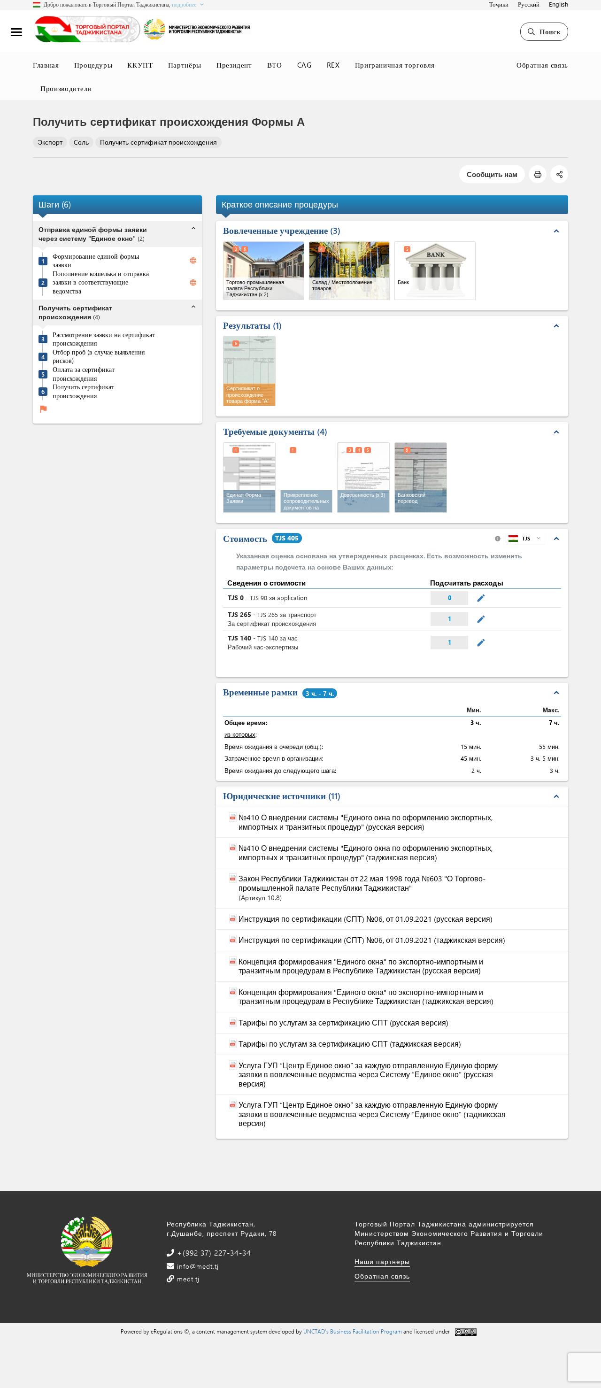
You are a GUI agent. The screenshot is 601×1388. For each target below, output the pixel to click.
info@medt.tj (197, 1266)
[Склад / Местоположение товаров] (349, 270)
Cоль (81, 142)
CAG (304, 64)
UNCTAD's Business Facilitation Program (352, 1331)
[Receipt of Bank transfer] (420, 477)
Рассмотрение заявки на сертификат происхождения (104, 339)
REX (333, 64)
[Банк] (435, 270)
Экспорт (50, 142)
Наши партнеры (382, 1261)
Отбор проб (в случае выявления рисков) (99, 356)
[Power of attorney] (363, 477)
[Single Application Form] (249, 477)
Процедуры (93, 64)
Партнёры (184, 64)
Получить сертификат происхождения (158, 142)
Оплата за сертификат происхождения (84, 374)
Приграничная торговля (395, 64)
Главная (46, 64)
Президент (234, 64)
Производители (66, 88)
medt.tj (187, 1278)
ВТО (274, 64)
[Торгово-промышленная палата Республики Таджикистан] (263, 270)
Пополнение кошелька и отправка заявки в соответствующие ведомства (101, 282)
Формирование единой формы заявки (96, 261)
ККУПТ (140, 64)
